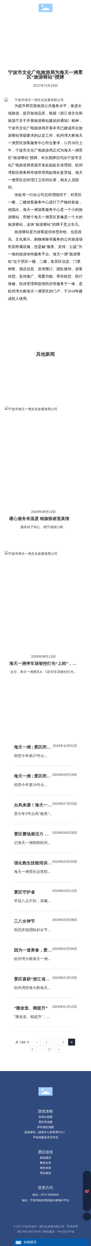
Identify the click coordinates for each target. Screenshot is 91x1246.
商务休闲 (45, 1168)
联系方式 (45, 1188)
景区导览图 (45, 1122)
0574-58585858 (50, 1194)
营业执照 (72, 1226)
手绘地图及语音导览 (45, 1137)
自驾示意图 (45, 1117)
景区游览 (45, 1152)
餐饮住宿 (45, 1162)
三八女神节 (24, 921)
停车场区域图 (45, 1127)
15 (49, 1049)
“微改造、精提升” (31, 1008)
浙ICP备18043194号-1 (30, 1231)
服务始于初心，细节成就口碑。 (43, 527)
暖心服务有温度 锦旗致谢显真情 (39, 518)
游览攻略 (45, 1111)
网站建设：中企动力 (56, 1231)
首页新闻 (24, 25)
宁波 (71, 1231)
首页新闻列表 (48, 25)
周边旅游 (45, 1173)
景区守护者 (24, 892)
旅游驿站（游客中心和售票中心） (45, 1132)
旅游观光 (45, 1157)
